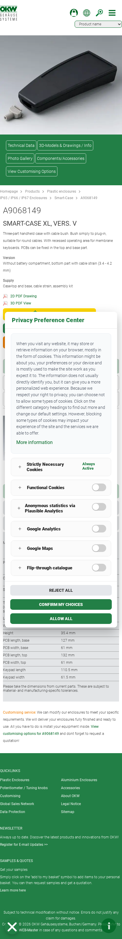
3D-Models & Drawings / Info (65, 145)
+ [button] (19, 467)
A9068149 (89, 198)
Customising (10, 796)
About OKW (70, 796)
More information (34, 442)
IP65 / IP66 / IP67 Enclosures (23, 198)
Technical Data (21, 145)
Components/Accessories (60, 158)
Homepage (9, 191)
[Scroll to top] (91, 925)
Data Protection (12, 812)
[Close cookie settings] (12, 927)
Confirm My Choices (61, 604)
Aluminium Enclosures (79, 780)
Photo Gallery (20, 158)
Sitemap (67, 812)
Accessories (70, 788)
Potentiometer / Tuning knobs (24, 788)
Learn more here (13, 890)
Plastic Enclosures (14, 780)
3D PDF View (20, 303)
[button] (12, 927)
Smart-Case (63, 198)
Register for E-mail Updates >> (24, 845)
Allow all (61, 618)
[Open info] (108, 925)
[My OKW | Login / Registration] (74, 13)
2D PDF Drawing (23, 296)
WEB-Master (28, 930)
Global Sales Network (17, 804)
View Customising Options (32, 171)
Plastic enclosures (61, 191)
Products (32, 191)
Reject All (61, 590)
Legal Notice (71, 804)
